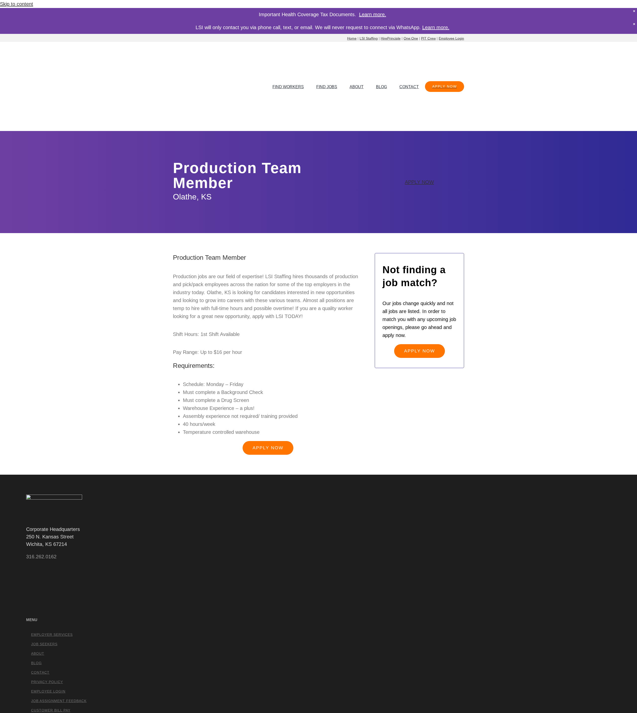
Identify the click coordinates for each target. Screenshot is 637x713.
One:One (411, 38)
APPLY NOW (419, 182)
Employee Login (451, 38)
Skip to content (16, 4)
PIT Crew (428, 38)
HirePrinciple (391, 38)
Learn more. (372, 14)
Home (352, 38)
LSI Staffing (369, 38)
